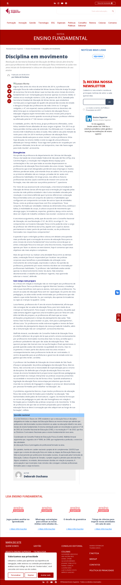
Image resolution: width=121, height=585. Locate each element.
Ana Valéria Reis (67, 556)
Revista (92, 22)
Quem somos (12, 546)
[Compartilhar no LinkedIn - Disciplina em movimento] (9, 86)
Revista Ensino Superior (18, 551)
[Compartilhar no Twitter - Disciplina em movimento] (9, 91)
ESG (53, 22)
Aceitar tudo (45, 575)
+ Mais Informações (18, 529)
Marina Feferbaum (96, 546)
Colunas (102, 22)
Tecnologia (43, 22)
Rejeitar (31, 575)
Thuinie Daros (94, 548)
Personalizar (16, 575)
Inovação (23, 22)
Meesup (93, 559)
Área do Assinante (104, 3)
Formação (11, 22)
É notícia (94, 553)
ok (109, 102)
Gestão (32, 22)
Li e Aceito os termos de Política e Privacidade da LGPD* (97, 109)
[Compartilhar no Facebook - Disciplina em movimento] (9, 96)
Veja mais (98, 56)
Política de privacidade (101, 570)
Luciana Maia (66, 568)
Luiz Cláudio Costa (69, 570)
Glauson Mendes (68, 561)
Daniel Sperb (66, 559)
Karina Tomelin (67, 565)
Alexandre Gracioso (69, 554)
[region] (31, 566)
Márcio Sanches (67, 572)
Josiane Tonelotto (68, 563)
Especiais (61, 22)
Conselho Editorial (71, 546)
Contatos (112, 22)
